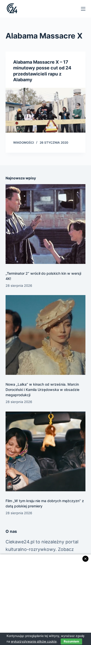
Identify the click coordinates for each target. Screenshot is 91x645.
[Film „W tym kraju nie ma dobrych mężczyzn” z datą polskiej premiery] (46, 451)
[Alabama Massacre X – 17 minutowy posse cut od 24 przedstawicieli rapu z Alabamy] (46, 110)
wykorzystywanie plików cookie (34, 641)
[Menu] (83, 9)
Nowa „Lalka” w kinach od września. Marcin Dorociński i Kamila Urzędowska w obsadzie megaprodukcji (42, 389)
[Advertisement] (45, 599)
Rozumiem (71, 641)
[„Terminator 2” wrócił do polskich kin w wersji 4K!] (46, 224)
